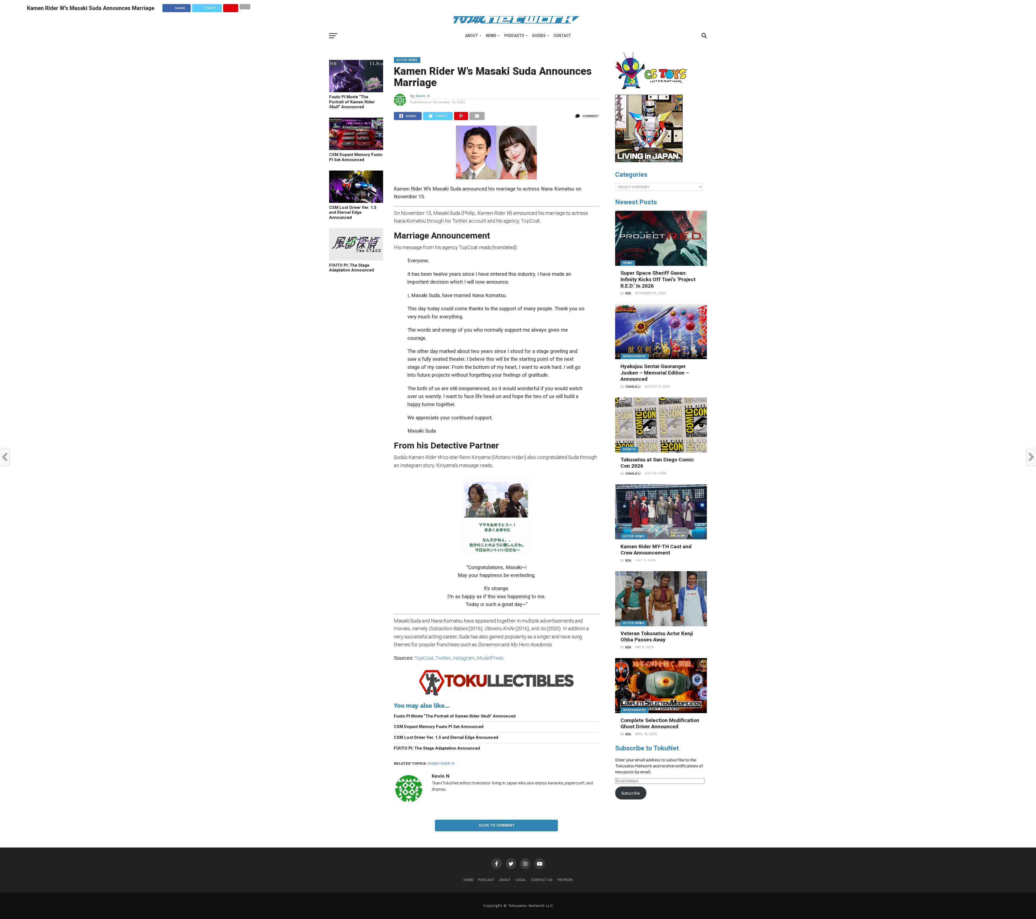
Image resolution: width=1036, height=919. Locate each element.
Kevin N (423, 96)
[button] (496, 152)
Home (468, 880)
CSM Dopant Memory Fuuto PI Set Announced (356, 157)
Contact (562, 35)
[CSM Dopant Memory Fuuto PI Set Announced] (356, 148)
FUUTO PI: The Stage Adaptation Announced (351, 268)
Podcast (486, 880)
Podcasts (514, 35)
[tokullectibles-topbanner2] (496, 696)
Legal (521, 880)
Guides (539, 35)
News (491, 35)
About (471, 35)
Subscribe (630, 792)
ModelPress (490, 658)
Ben (628, 293)
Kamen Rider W (441, 763)
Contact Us (542, 880)
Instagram (464, 658)
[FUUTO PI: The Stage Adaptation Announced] (356, 258)
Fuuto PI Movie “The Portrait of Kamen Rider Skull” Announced (352, 101)
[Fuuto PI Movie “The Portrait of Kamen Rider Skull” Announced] (356, 90)
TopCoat (423, 658)
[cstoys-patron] (653, 92)
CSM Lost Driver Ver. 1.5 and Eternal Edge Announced (352, 212)
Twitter (443, 658)
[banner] (649, 160)
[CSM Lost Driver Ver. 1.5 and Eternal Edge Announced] (356, 201)
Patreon (564, 880)
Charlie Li (632, 387)
